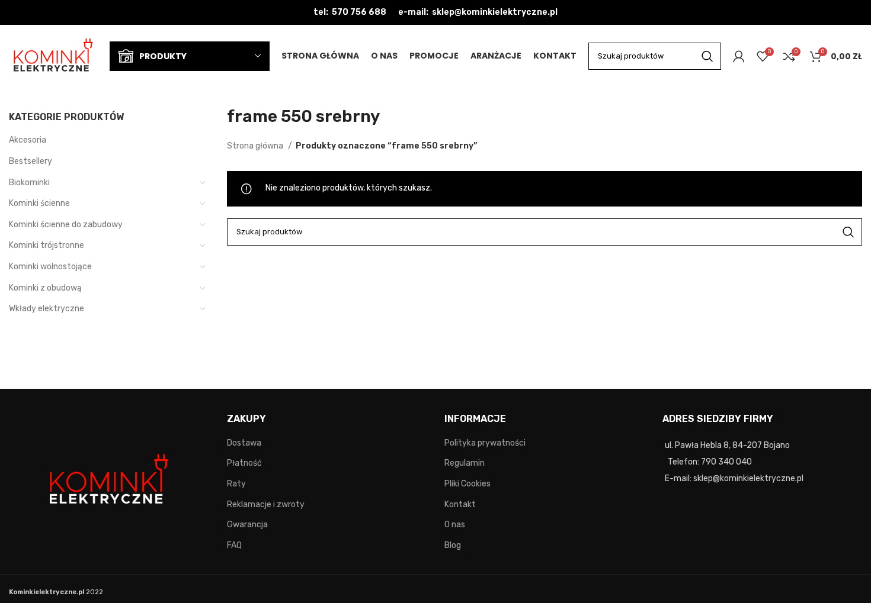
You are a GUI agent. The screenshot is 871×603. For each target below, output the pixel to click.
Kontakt (460, 504)
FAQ (234, 545)
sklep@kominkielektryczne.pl (495, 12)
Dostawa (244, 443)
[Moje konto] (739, 56)
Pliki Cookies (467, 484)
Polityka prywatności (485, 443)
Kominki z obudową (45, 288)
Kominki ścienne (39, 203)
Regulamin (464, 463)
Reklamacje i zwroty (266, 504)
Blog (452, 545)
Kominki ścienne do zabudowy (66, 225)
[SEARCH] (707, 56)
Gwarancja (247, 525)
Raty (236, 484)
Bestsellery (30, 161)
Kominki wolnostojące (50, 267)
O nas (454, 525)
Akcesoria (27, 140)
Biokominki (29, 183)
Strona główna (256, 146)
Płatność (244, 463)
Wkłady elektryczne (46, 309)
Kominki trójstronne (46, 245)
